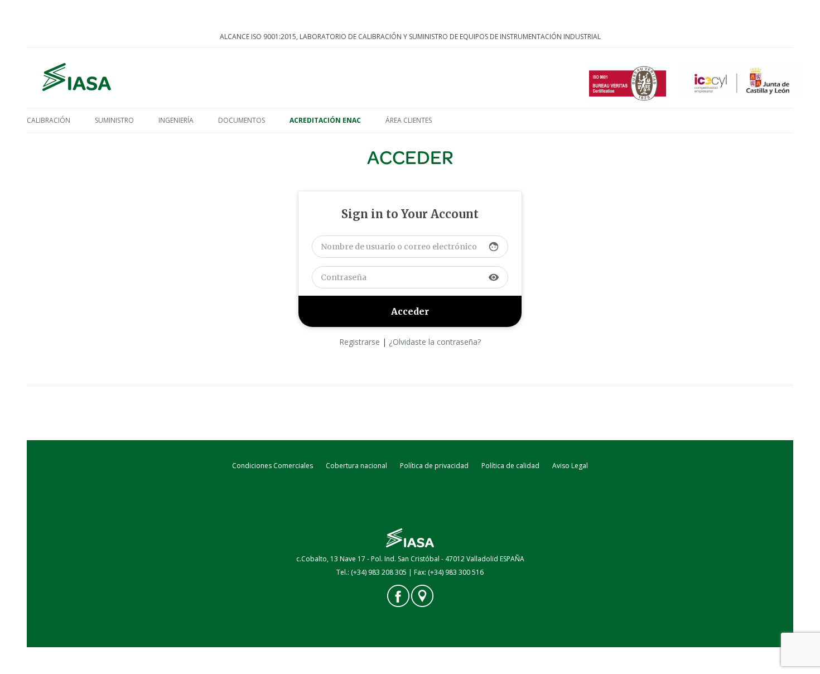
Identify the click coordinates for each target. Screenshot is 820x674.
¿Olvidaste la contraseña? (435, 341)
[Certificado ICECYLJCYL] (742, 84)
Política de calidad (510, 465)
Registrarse (359, 341)
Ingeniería (176, 120)
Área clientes (408, 120)
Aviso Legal (570, 465)
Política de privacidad (434, 465)
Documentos (241, 120)
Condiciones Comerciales (272, 465)
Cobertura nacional (356, 465)
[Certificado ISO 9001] (627, 84)
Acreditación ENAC (325, 120)
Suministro (114, 120)
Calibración (48, 120)
